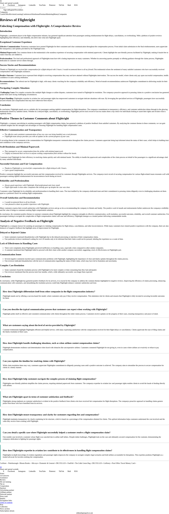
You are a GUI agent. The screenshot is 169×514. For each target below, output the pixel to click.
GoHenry (106, 463)
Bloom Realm (25, 463)
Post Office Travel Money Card (123, 463)
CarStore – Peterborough (9, 463)
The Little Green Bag (82, 463)
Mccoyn (35, 463)
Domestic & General (46, 463)
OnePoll (70, 463)
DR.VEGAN (61, 463)
